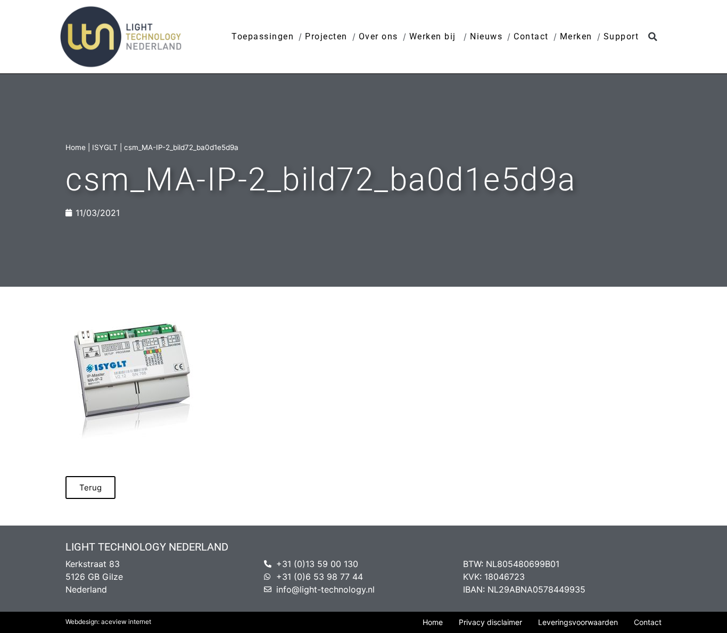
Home (75, 147)
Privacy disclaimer (490, 622)
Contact (531, 36)
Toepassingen (263, 36)
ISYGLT (105, 147)
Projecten (326, 36)
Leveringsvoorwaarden (578, 622)
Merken (576, 36)
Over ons (378, 36)
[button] (653, 37)
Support (621, 36)
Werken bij (434, 36)
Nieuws (486, 36)
